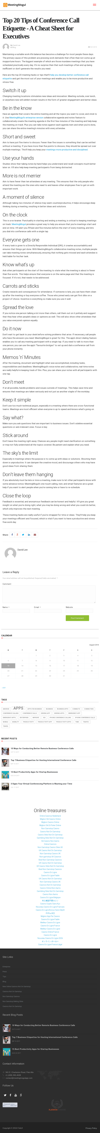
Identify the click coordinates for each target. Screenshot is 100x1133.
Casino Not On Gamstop (50, 832)
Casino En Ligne (50, 872)
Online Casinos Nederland (50, 816)
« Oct (3, 688)
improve (36, 717)
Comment (7, 584)
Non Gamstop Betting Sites (13, 1001)
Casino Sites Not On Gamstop (50, 835)
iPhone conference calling (60, 717)
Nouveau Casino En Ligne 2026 (50, 938)
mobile (5, 722)
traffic (86, 722)
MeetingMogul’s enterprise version (26, 117)
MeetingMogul (19, 224)
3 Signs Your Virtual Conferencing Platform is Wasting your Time (41, 784)
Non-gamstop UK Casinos (50, 857)
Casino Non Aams (50, 894)
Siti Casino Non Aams (50, 841)
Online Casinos (50, 844)
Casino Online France (50, 932)
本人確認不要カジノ (50, 901)
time (77, 722)
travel (5, 726)
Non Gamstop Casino (50, 828)
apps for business (34, 709)
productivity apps (63, 722)
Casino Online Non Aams (50, 888)
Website (69, 607)
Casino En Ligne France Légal (50, 944)
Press (5, 972)
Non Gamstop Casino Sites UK (50, 847)
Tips (4, 977)
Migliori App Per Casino (50, 916)
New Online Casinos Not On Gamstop (17, 986)
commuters (88, 709)
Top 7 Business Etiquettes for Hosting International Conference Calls (43, 760)
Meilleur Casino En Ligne (50, 922)
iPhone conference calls (85, 717)
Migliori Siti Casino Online (50, 819)
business (49, 709)
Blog (14, 47)
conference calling (10, 713)
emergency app (74, 713)
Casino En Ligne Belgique (50, 897)
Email (37, 607)
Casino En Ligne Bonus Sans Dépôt (50, 910)
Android (6, 709)
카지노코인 (50, 913)
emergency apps (9, 717)
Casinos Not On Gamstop (50, 885)
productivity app (45, 722)
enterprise (24, 717)
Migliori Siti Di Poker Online (50, 825)
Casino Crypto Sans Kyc (50, 904)
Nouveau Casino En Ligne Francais (50, 907)
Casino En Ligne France (50, 926)
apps (18, 708)
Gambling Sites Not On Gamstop (50, 838)
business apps (62, 709)
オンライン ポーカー (50, 941)
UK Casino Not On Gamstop (50, 850)
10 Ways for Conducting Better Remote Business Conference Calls (42, 748)
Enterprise (6, 967)
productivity (28, 722)
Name (6, 607)
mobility (15, 722)
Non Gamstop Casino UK (50, 853)
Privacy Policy (91, 1128)
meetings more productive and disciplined (67, 149)
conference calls (30, 713)
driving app (45, 713)
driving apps (59, 713)
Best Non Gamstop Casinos (50, 860)
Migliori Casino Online (50, 822)
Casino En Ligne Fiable (50, 875)
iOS (44, 717)
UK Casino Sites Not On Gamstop (50, 866)
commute (76, 709)
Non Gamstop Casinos (11, 996)
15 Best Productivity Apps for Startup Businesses (34, 772)
